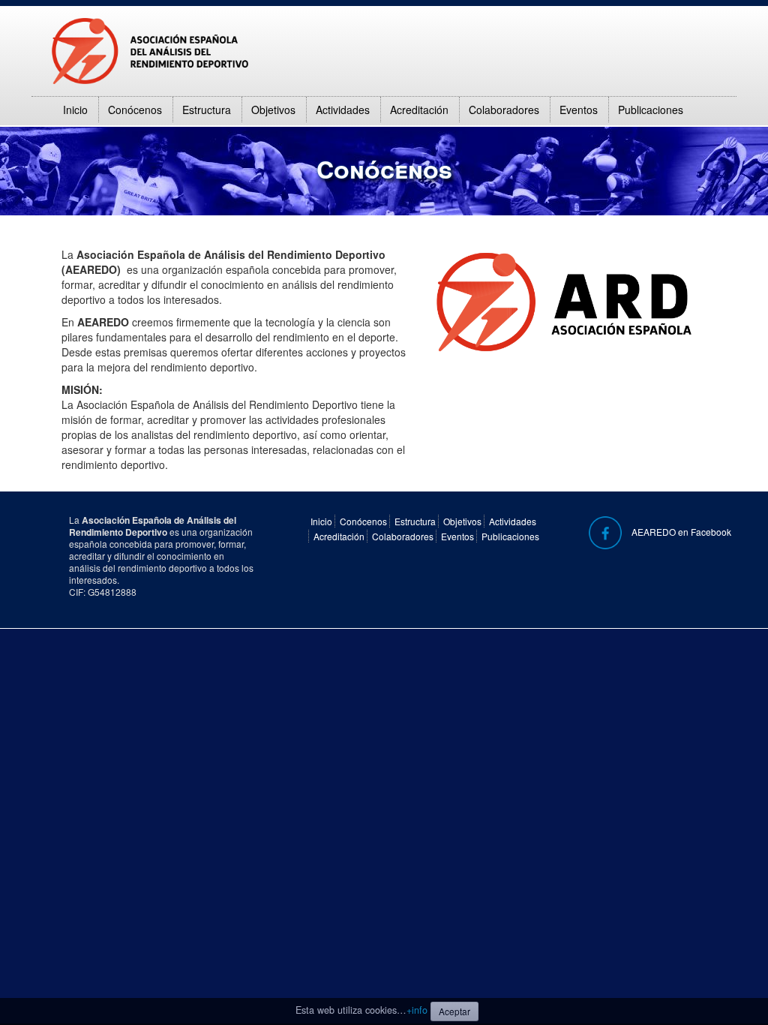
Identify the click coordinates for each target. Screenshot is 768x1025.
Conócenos (135, 109)
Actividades (343, 109)
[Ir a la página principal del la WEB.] (150, 49)
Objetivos (273, 109)
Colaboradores (504, 109)
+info (417, 1010)
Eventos (579, 109)
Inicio (75, 109)
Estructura (206, 109)
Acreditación (419, 109)
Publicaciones (650, 109)
